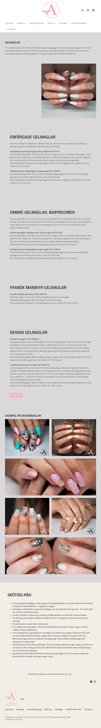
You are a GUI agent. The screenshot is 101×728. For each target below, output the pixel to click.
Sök (22, 699)
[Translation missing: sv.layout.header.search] (82, 10)
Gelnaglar (59, 709)
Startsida (9, 709)
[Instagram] (95, 681)
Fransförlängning (34, 709)
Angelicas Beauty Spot (61, 717)
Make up (48, 709)
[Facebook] (91, 681)
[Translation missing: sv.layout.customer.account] (88, 10)
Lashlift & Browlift (74, 709)
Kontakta (88, 709)
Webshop (20, 709)
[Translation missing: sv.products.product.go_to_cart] (93, 10)
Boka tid (16, 395)
